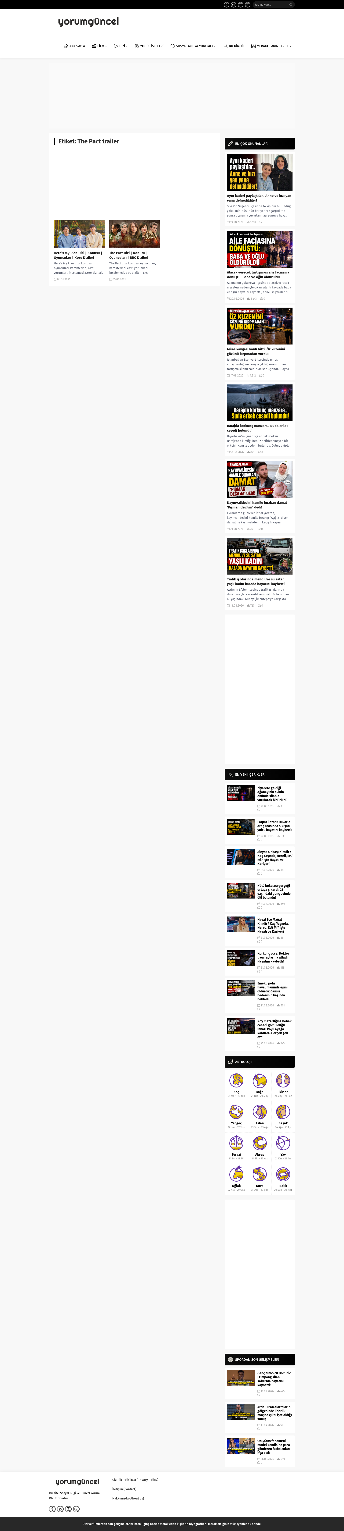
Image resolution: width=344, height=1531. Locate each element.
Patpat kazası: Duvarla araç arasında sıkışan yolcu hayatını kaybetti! (274, 826)
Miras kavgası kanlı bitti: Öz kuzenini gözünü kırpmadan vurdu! (256, 351)
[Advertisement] (172, 95)
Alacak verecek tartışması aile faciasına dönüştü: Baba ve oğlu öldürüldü (258, 274)
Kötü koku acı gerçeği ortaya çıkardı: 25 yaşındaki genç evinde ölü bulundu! (274, 892)
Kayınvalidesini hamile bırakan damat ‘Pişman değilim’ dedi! (257, 505)
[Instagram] (240, 4)
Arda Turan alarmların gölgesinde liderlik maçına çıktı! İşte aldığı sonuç (274, 1413)
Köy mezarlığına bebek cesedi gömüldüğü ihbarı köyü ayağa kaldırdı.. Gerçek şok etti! (274, 1029)
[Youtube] (247, 4)
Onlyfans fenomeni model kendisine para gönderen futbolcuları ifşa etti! (273, 1447)
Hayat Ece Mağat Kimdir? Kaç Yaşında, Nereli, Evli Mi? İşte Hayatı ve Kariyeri (273, 926)
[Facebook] (226, 4)
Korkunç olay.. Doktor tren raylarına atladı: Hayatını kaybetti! (273, 957)
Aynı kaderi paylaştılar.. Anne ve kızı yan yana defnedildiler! (259, 198)
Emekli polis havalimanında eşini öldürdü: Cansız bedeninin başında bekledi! (272, 991)
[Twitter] (233, 4)
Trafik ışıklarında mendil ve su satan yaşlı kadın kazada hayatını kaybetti (256, 581)
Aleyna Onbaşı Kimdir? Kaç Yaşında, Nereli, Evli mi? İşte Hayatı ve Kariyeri (275, 858)
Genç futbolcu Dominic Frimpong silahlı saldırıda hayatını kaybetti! (274, 1379)
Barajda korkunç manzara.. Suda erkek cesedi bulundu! (257, 428)
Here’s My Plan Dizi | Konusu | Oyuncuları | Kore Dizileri (78, 255)
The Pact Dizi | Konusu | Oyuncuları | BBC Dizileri (128, 255)
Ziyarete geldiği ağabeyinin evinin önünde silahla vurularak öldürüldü (272, 794)
